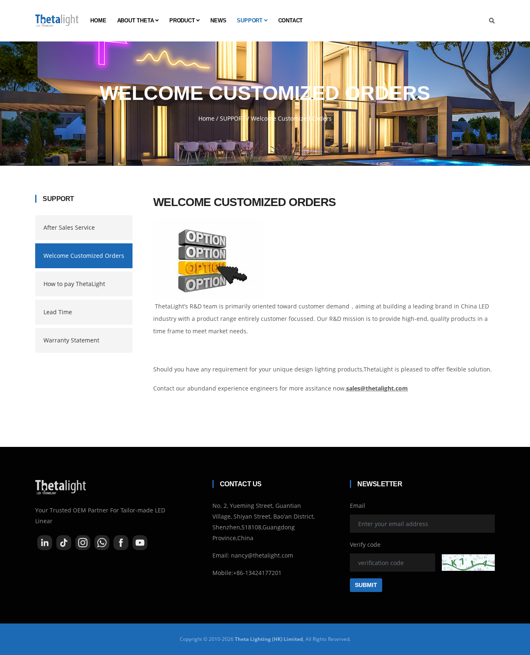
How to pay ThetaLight (74, 284)
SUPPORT (250, 20)
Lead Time (57, 312)
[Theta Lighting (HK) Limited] (57, 21)
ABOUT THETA (136, 20)
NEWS (218, 20)
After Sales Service (69, 227)
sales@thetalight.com (377, 388)
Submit (366, 585)
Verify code (365, 544)
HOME (98, 20)
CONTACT (290, 20)
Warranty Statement (71, 340)
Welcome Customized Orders (83, 256)
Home (206, 118)
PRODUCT (182, 20)
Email (357, 505)
